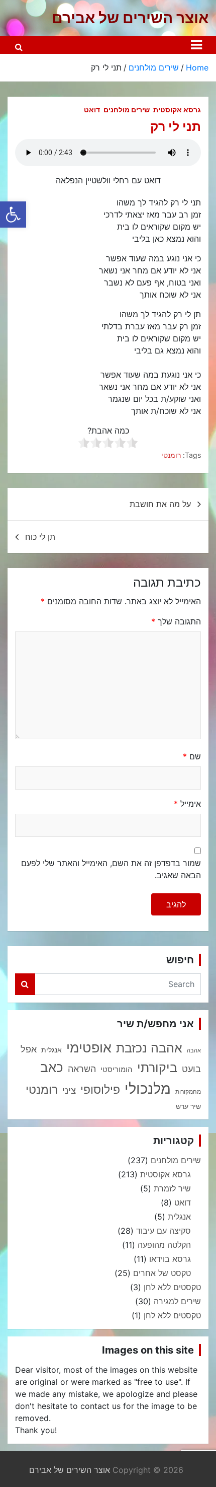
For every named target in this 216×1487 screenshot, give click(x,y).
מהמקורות (188, 1091)
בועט (191, 1068)
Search (25, 984)
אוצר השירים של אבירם (130, 18)
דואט (92, 109)
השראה (82, 1068)
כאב (51, 1067)
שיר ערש (188, 1106)
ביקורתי (157, 1067)
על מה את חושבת (160, 504)
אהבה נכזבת (149, 1047)
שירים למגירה (177, 1301)
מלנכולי (148, 1088)
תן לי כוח (40, 537)
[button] (13, 214)
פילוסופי (100, 1090)
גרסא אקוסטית (177, 109)
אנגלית (51, 1050)
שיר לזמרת (172, 1188)
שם (192, 756)
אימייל (187, 804)
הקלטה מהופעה (164, 1245)
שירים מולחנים (126, 109)
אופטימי (89, 1047)
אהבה (194, 1050)
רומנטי (171, 455)
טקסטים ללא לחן (172, 1287)
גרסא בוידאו (170, 1259)
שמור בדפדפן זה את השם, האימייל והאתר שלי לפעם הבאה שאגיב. (111, 869)
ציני (69, 1090)
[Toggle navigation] (196, 45)
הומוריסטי (116, 1069)
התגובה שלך (176, 621)
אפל (29, 1049)
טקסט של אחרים (162, 1273)
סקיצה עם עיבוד (163, 1231)
